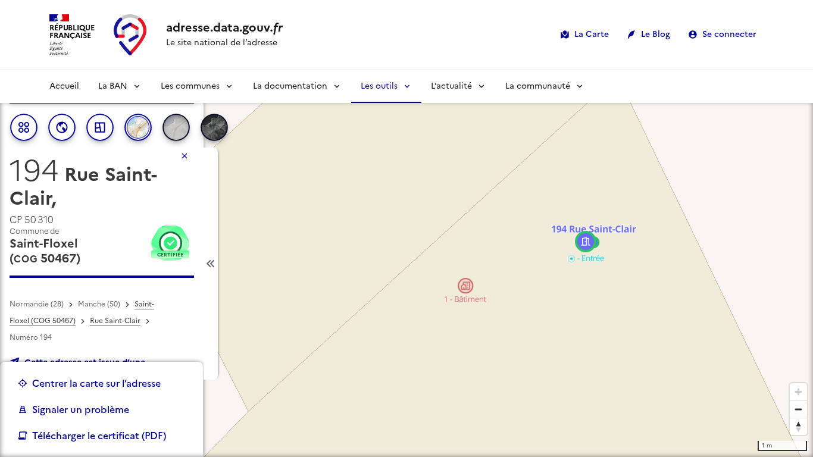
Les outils (379, 86)
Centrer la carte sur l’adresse (96, 383)
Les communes (190, 86)
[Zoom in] (798, 391)
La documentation (290, 86)
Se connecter (729, 34)
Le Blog (655, 34)
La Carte (591, 34)
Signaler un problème (80, 409)
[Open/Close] (211, 264)
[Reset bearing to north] (798, 426)
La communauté (537, 86)
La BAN (112, 86)
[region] (406, 263)
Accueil (64, 86)
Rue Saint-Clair (115, 320)
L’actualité (451, 86)
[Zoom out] (798, 409)
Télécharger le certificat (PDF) (99, 435)
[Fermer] (184, 155)
